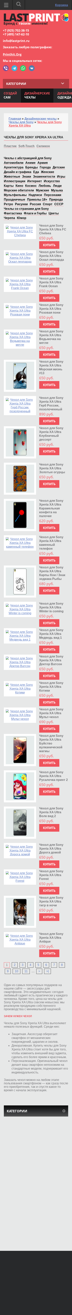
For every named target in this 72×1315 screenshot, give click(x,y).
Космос (31, 185)
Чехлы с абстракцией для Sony (28, 158)
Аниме (30, 162)
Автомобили (13, 162)
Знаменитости (44, 176)
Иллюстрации (14, 181)
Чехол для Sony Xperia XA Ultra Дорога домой (51, 848)
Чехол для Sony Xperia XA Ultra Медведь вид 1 (51, 633)
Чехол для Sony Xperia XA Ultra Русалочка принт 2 (53, 776)
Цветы (54, 213)
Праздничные (14, 199)
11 (26, 971)
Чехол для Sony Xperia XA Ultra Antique (51, 937)
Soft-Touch (26, 146)
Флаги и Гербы (35, 213)
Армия (42, 162)
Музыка (57, 190)
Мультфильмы (15, 195)
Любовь (45, 185)
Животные (12, 176)
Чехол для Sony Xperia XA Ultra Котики (51, 686)
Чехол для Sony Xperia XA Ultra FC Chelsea (52, 229)
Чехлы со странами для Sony (26, 208)
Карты (9, 185)
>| (47, 971)
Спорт (47, 204)
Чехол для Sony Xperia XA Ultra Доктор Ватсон (51, 660)
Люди (57, 185)
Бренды (31, 167)
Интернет (34, 181)
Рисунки (21, 204)
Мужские (42, 190)
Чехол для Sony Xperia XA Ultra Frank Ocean (51, 282)
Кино (19, 185)
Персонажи (52, 195)
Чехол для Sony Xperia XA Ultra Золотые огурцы (52, 468)
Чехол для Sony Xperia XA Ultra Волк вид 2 (51, 812)
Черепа (9, 218)
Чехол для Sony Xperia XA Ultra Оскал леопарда (51, 255)
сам (10, 95)
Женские (47, 172)
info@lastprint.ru (16, 41)
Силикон (43, 146)
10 (16, 971)
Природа (56, 199)
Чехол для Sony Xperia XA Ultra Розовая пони (51, 308)
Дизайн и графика (17, 172)
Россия (35, 204)
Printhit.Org (12, 54)
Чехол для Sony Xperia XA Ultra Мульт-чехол (51, 713)
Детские (59, 167)
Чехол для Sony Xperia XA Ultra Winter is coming (51, 607)
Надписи (35, 195)
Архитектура (13, 167)
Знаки (26, 176)
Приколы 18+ (37, 199)
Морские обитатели (19, 190)
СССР (58, 204)
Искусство (52, 181)
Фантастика (13, 213)
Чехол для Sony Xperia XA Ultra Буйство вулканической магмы (51, 743)
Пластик (10, 146)
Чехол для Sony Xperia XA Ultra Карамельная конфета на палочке (51, 508)
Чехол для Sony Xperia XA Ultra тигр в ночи (51, 901)
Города (45, 167)
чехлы (37, 95)
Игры (61, 176)
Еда (36, 172)
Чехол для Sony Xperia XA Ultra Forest (51, 875)
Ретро (8, 204)
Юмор (21, 218)
